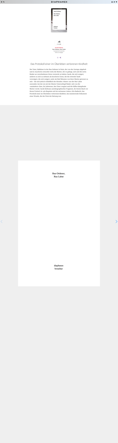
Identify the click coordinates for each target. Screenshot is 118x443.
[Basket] (116, 2)
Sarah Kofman (59, 47)
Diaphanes (59, 2)
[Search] (3, 2)
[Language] (114, 2)
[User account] (112, 2)
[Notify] (58, 57)
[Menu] (1, 2)
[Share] (60, 57)
